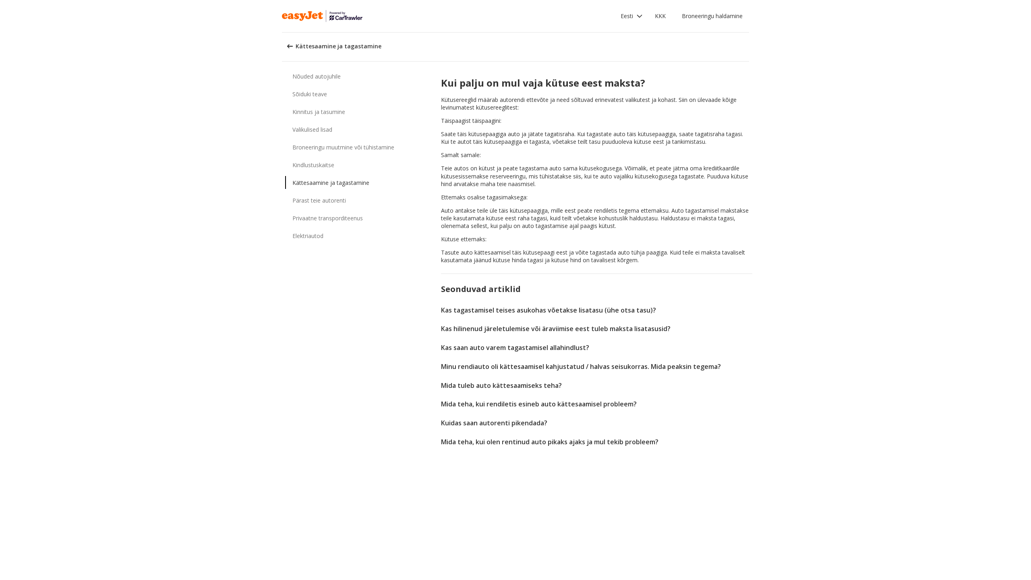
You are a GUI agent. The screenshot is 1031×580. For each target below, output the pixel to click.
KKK (660, 16)
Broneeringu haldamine (712, 16)
